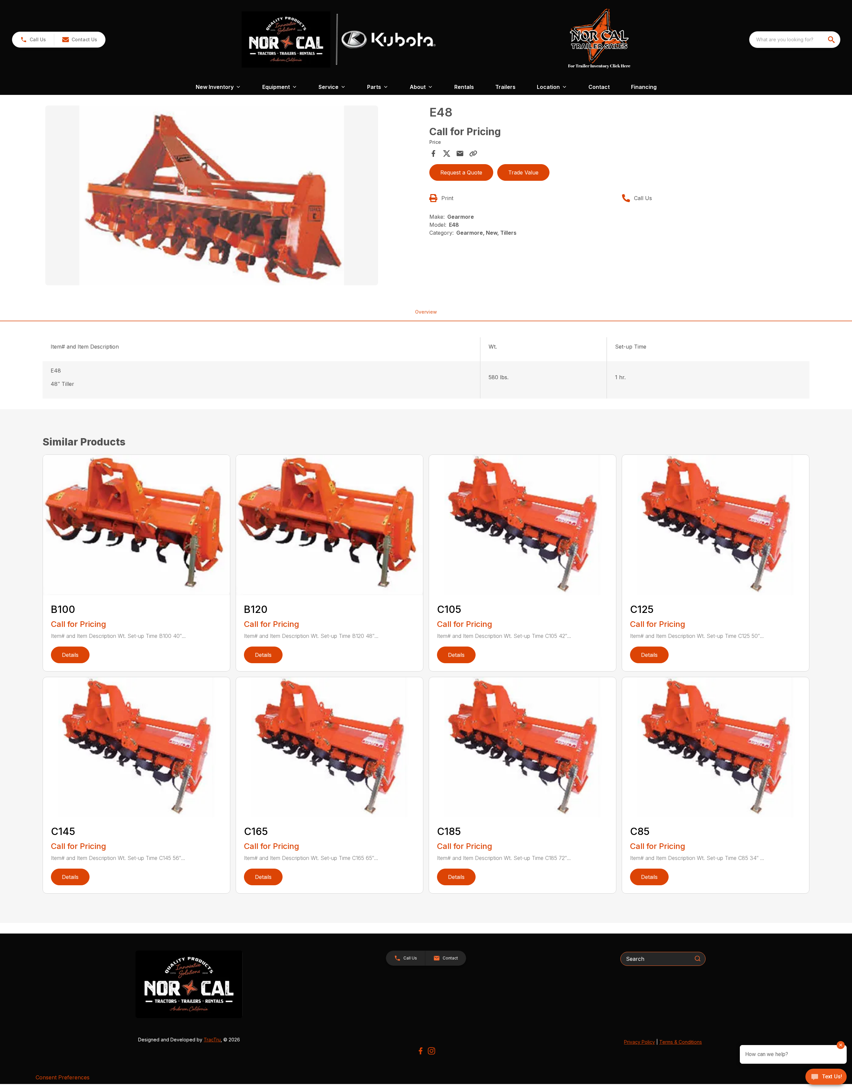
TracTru (212, 1039)
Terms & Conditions (680, 1042)
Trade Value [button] (523, 172)
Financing (644, 87)
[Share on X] (447, 153)
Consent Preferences (63, 1077)
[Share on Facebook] (433, 153)
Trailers (505, 87)
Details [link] (70, 655)
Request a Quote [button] (461, 172)
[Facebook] (420, 1050)
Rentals (464, 87)
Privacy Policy (639, 1042)
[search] (832, 39)
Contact (599, 87)
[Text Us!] (826, 1077)
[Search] (698, 958)
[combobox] (794, 40)
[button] (33, 40)
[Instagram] (431, 1050)
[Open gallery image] (211, 195)
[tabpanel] (234, 196)
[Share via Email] (460, 153)
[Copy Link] (473, 153)
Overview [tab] (426, 312)
